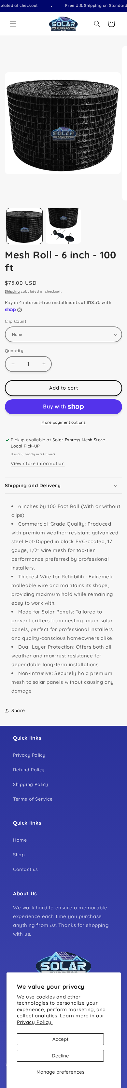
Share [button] (18, 710)
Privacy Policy (29, 755)
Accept (60, 1039)
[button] (13, 24)
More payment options (63, 422)
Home (20, 840)
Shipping (12, 291)
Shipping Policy (30, 784)
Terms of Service (33, 799)
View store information (37, 463)
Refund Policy (29, 770)
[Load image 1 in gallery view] (24, 226)
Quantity (14, 350)
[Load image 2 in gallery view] (63, 226)
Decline (60, 1056)
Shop (19, 855)
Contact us (25, 869)
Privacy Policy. (35, 1022)
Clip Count (15, 321)
